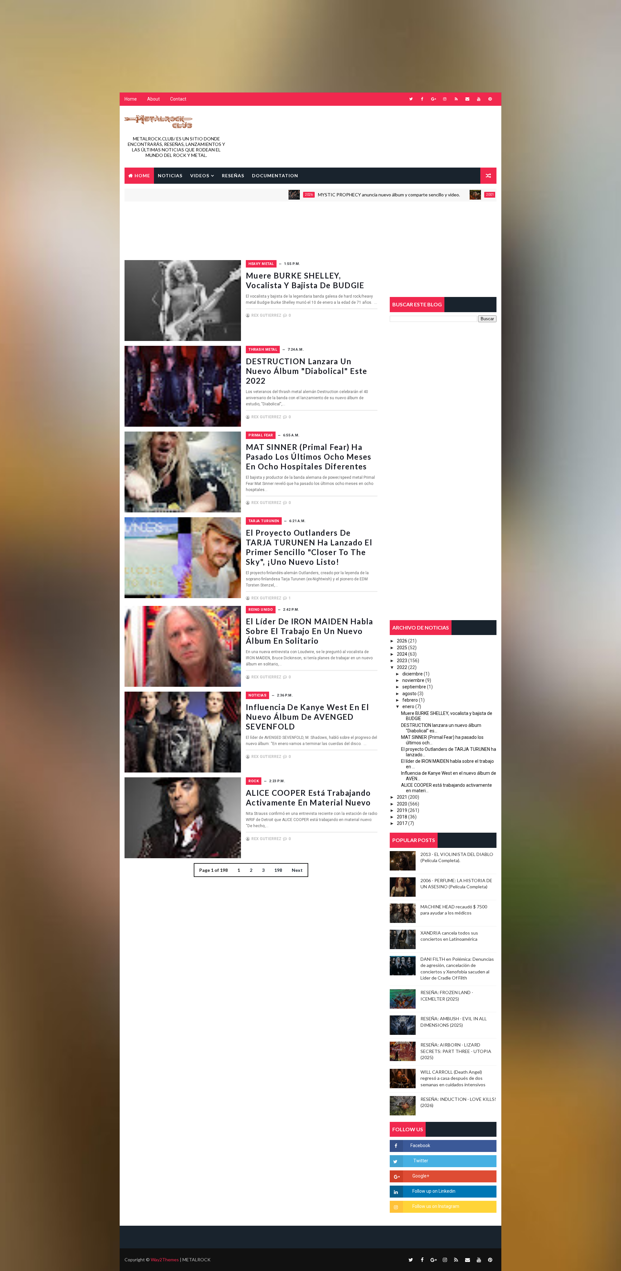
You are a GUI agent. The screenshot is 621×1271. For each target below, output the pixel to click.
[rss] (456, 99)
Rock (253, 781)
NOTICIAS (170, 175)
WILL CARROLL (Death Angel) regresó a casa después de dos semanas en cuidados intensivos (452, 1078)
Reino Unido (260, 610)
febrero (410, 700)
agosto (409, 693)
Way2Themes (165, 1259)
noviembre (413, 680)
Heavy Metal (261, 264)
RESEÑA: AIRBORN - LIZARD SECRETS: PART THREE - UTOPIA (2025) (455, 1051)
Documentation (275, 175)
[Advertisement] (157, 40)
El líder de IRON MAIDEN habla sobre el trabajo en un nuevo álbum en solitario (309, 631)
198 (278, 870)
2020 (402, 803)
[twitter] (411, 99)
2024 (402, 654)
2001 (448, 194)
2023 (402, 660)
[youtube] (479, 99)
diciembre (412, 673)
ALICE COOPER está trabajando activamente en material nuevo (308, 797)
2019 (402, 810)
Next (297, 870)
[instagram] (445, 99)
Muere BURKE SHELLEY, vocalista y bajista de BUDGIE (305, 280)
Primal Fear (260, 435)
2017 (402, 823)
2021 (402, 797)
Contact (178, 99)
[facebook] (422, 99)
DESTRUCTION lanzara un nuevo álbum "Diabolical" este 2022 (306, 370)
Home (131, 99)
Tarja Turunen (263, 521)
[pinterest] (490, 99)
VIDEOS (199, 175)
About (153, 99)
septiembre (414, 686)
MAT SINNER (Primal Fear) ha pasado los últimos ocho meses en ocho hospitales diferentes (309, 456)
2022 (402, 667)
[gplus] (433, 99)
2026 (267, 194)
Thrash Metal (262, 349)
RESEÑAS (233, 175)
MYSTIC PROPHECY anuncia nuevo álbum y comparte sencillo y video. (347, 194)
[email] (467, 99)
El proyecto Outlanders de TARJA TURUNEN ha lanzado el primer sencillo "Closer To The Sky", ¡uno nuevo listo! (309, 547)
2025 (402, 647)
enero (408, 706)
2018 (402, 816)
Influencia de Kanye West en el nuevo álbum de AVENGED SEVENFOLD (307, 716)
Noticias (257, 695)
